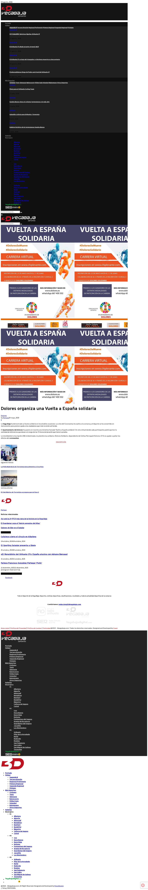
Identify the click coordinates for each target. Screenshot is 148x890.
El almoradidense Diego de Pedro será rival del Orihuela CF (30, 72)
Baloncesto (14, 672)
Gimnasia (13, 669)
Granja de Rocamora (21, 174)
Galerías (8, 136)
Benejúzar (17, 149)
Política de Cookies (34, 628)
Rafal (16, 190)
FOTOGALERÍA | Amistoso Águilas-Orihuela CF (25, 34)
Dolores (16, 170)
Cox (15, 164)
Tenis (12, 667)
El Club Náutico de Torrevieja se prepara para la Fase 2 (20, 492)
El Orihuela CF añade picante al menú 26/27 (24, 47)
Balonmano (14, 678)
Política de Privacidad (18, 628)
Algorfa (16, 144)
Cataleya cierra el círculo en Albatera (18, 536)
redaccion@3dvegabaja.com (70, 604)
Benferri (17, 151)
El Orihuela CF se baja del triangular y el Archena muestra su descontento (35, 59)
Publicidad (46, 628)
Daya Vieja (17, 168)
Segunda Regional (17, 659)
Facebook (8, 577)
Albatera (17, 142)
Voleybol (13, 676)
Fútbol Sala (14, 674)
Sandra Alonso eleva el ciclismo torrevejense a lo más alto (30, 102)
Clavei (115, 628)
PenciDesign (59, 886)
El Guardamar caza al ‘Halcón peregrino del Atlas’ (20, 523)
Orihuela (17, 185)
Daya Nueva (18, 166)
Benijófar (17, 153)
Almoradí (17, 146)
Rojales (16, 194)
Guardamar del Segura (21, 177)
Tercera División (16, 652)
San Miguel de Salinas (21, 200)
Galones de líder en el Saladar (12, 528)
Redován (17, 192)
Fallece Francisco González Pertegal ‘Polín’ (21, 563)
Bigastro (17, 155)
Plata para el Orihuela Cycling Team (22, 89)
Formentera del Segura (22, 172)
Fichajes (13, 661)
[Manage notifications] (143, 885)
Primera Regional (16, 656)
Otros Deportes (16, 680)
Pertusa (6, 418)
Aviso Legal (5, 628)
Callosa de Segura (20, 157)
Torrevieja (17, 203)
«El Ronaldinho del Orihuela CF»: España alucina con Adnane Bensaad (34, 554)
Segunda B (13, 30)
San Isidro (17, 198)
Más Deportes (10, 80)
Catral (16, 159)
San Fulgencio (19, 196)
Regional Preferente (18, 654)
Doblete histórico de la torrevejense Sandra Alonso (27, 127)
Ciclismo (12, 85)
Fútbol (7, 25)
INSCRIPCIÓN (61, 442)
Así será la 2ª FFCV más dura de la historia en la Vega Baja (24, 519)
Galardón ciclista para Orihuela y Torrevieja (24, 114)
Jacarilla (17, 179)
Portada (8, 23)
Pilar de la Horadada (21, 187)
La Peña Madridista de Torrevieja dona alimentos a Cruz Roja (22, 467)
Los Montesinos (19, 181)
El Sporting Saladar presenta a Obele (18, 545)
